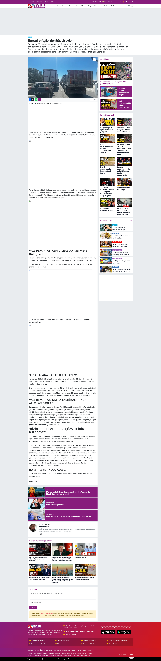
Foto (46, 2)
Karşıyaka (60, 655)
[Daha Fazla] (39, 99)
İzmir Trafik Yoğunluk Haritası (118, 640)
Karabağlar (45, 655)
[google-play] (123, 632)
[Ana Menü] (132, 6)
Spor (77, 6)
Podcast (89, 650)
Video (52, 2)
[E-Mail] (40, 534)
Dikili (86, 653)
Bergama (57, 653)
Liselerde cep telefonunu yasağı (119, 228)
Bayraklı (51, 653)
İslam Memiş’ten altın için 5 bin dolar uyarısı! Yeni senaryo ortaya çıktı (121, 270)
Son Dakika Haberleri (89, 644)
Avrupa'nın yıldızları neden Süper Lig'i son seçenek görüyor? (38, 559)
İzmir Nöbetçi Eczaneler (38, 640)
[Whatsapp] (126, 627)
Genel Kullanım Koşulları (69, 650)
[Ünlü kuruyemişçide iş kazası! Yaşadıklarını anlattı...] (85, 570)
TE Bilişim (130, 654)
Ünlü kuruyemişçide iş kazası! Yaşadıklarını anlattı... (84, 578)
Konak (82, 655)
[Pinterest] (108, 627)
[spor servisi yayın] (85, 550)
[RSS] (129, 627)
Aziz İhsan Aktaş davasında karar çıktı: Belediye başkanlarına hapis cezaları (121, 245)
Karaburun (53, 655)
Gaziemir (30, 655)
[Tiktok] (120, 627)
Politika (72, 6)
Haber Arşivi (113, 644)
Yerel (103, 6)
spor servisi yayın (81, 557)
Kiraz (73, 655)
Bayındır (45, 653)
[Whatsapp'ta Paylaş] (36, 99)
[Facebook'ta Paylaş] (30, 99)
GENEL (30, 37)
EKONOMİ (115, 233)
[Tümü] (131, 221)
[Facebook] (102, 627)
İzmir (59, 6)
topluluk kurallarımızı (46, 613)
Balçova (39, 653)
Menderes (87, 655)
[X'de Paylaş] (32, 99)
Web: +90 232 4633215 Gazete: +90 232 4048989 (80, 631)
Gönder (33, 607)
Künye (79, 650)
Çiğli (83, 653)
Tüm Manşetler (61, 644)
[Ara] (129, 6)
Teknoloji (84, 6)
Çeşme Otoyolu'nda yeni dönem (121, 262)
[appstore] (108, 632)
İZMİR (30, 653)
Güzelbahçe (37, 655)
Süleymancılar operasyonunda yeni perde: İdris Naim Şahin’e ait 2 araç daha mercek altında (62, 559)
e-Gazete (32, 2)
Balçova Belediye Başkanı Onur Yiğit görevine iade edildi (39, 578)
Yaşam (90, 6)
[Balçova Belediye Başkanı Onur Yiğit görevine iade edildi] (40, 570)
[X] (105, 627)
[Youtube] (117, 627)
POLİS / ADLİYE (117, 241)
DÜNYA (115, 225)
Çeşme (79, 653)
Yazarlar (39, 2)
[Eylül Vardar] (33, 527)
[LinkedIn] (114, 627)
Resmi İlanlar (110, 6)
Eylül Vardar (33, 103)
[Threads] (123, 627)
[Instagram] (111, 627)
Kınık (77, 655)
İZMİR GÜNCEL (117, 250)
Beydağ (63, 653)
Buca (74, 653)
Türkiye (97, 6)
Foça (90, 653)
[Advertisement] (80, 21)
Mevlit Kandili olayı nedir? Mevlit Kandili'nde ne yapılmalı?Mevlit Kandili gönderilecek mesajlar (62, 580)
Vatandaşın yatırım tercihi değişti (121, 237)
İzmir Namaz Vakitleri (90, 640)
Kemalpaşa (67, 655)
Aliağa (34, 653)
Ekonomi (65, 6)
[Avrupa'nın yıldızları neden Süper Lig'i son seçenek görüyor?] (40, 550)
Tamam (131, 658)
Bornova (69, 653)
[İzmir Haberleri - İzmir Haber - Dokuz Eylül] (36, 5)
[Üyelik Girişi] (131, 2)
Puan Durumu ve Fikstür (38, 644)
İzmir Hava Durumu (63, 640)
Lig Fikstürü (57, 650)
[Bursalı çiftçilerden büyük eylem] (63, 77)
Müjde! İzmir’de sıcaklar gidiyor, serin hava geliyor (121, 254)
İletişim (84, 650)
